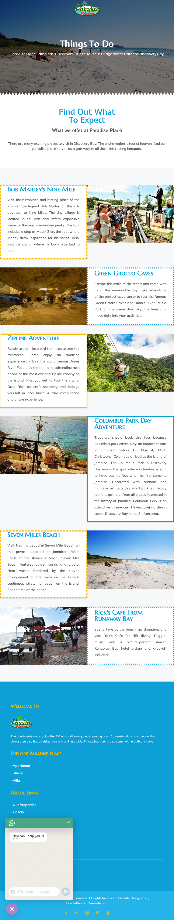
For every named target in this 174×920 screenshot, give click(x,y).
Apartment (21, 765)
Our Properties (24, 805)
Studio (18, 773)
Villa (16, 780)
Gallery (18, 812)
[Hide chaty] (12, 909)
